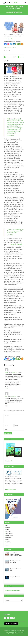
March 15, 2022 (10, 34)
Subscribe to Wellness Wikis (12, 590)
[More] (22, 44)
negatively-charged (16, 244)
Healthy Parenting (7, 36)
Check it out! (8, 461)
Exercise (7, 529)
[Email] (19, 44)
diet (7, 360)
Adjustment (8, 531)
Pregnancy (8, 541)
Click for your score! (10, 489)
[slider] (22, 57)
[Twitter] (11, 44)
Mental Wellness (15, 11)
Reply (7, 388)
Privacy (19, 632)
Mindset (5, 37)
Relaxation (8, 527)
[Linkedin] (13, 44)
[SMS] (16, 44)
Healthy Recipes (9, 543)
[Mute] (18, 57)
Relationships (14, 36)
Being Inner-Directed (14, 576)
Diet (7, 525)
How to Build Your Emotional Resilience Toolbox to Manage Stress (16, 554)
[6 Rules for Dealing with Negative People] (14, 27)
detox (9, 360)
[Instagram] (8, 44)
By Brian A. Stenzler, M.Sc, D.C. (10, 47)
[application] (14, 58)
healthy (12, 360)
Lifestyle (19, 36)
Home (9, 11)
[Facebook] (5, 44)
